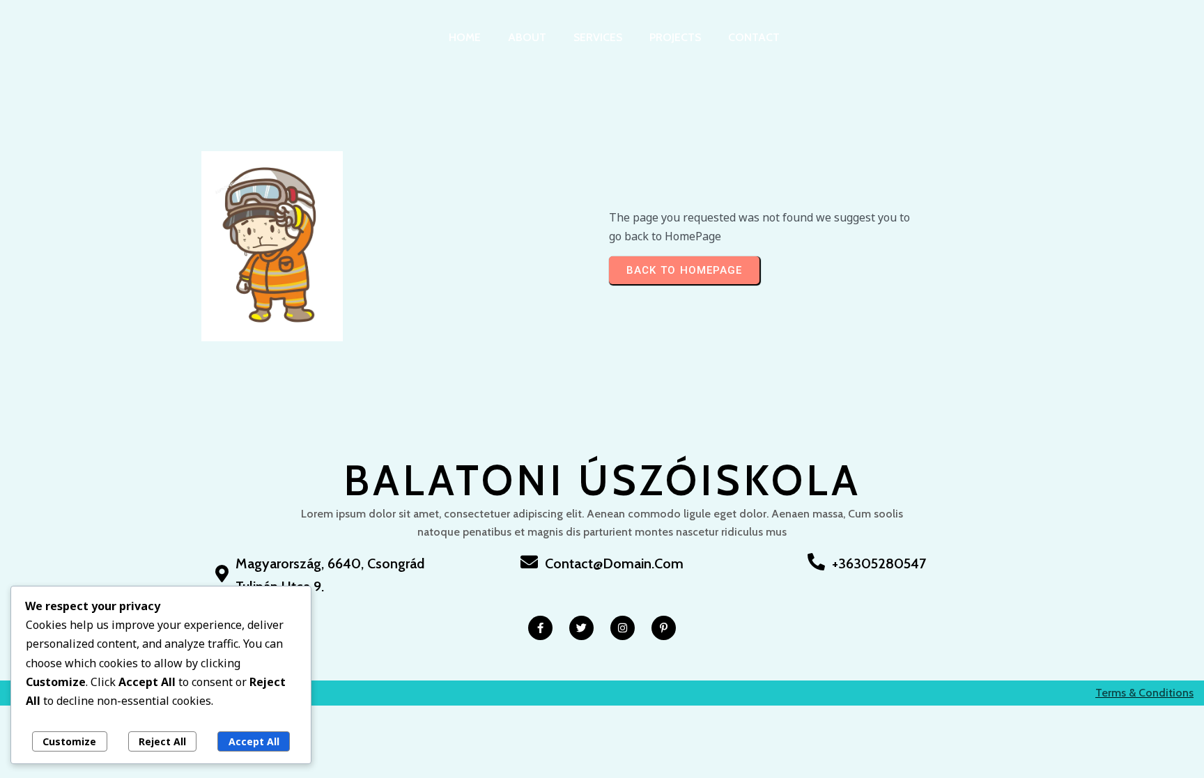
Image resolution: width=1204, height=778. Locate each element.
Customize (69, 741)
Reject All (162, 741)
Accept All (254, 741)
